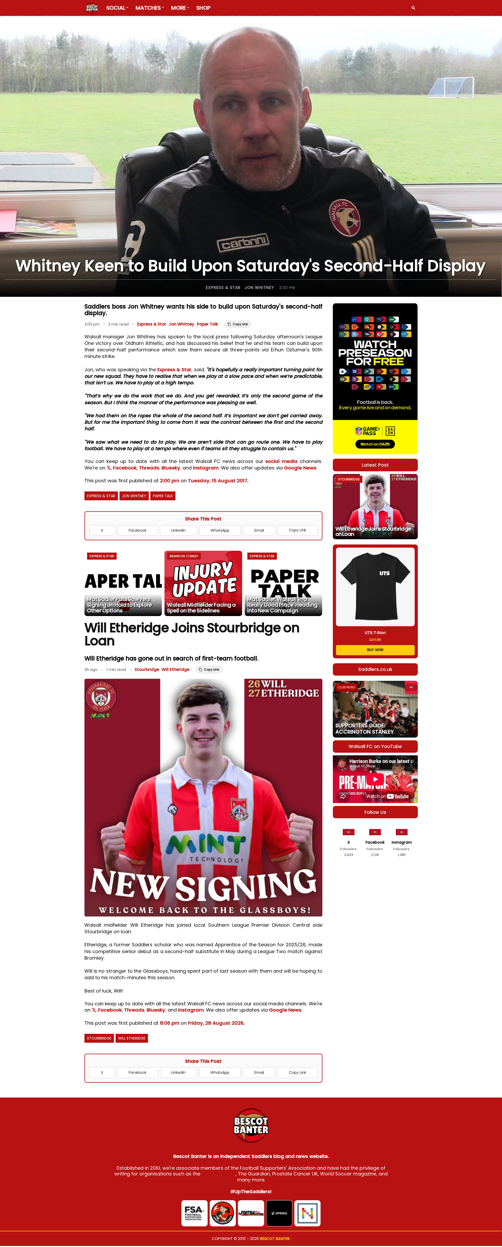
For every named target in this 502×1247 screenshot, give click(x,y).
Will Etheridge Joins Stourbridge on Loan (373, 531)
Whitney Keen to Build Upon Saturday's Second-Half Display (251, 266)
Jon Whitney (259, 287)
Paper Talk (207, 324)
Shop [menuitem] (203, 7)
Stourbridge (147, 669)
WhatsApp (219, 530)
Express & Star (223, 287)
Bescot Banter (275, 1238)
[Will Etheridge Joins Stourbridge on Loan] (375, 506)
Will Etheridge (175, 669)
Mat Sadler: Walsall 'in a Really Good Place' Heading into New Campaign (282, 604)
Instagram (206, 468)
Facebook (125, 468)
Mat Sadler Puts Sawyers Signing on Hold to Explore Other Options (119, 604)
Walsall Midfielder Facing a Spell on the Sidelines (201, 607)
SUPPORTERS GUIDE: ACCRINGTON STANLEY (364, 728)
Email (259, 530)
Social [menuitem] (115, 7)
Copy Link (297, 530)
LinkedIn (178, 530)
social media (281, 461)
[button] (413, 7)
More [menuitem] (178, 7)
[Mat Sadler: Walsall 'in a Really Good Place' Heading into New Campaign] (283, 583)
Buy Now (375, 650)
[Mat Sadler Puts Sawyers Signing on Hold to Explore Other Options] (123, 583)
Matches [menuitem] (148, 7)
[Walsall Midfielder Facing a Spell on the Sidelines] (203, 583)
